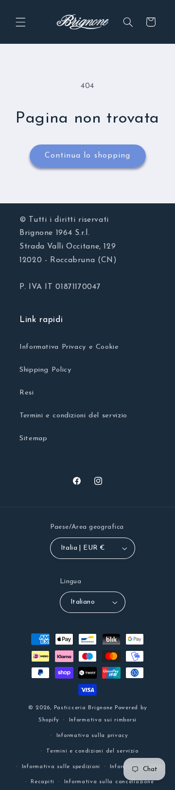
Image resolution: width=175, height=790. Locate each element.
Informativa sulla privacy (92, 735)
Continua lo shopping (87, 156)
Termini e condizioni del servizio (73, 415)
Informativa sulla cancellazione (109, 782)
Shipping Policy (45, 370)
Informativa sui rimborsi (103, 720)
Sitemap (33, 438)
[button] (20, 22)
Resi (26, 392)
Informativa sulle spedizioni (61, 767)
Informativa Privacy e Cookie (69, 347)
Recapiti (42, 782)
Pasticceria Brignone (83, 708)
